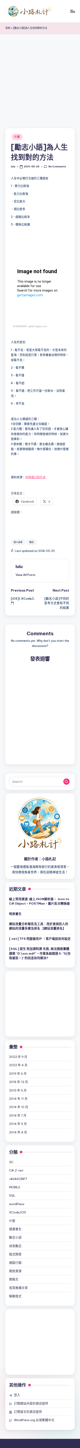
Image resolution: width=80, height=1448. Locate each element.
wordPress (16, 1204)
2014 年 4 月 (18, 1132)
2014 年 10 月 (18, 1107)
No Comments (57, 166)
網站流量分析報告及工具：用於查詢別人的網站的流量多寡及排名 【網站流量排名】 (38, 926)
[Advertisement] (40, 76)
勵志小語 (15, 1237)
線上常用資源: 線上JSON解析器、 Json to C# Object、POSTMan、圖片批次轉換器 (39, 901)
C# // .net (16, 1170)
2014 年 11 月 (18, 1099)
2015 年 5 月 (18, 1090)
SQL (12, 1195)
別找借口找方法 (35, 477)
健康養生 (15, 1229)
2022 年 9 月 (18, 1057)
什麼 (17, 136)
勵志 (31, 542)
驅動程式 (15, 1296)
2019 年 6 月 (18, 1074)
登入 (17, 1395)
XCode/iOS (17, 1212)
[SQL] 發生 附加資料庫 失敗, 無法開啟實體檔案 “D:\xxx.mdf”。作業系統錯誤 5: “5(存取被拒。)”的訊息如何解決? (40, 953)
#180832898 (19, 326)
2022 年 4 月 (18, 1065)
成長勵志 (15, 1246)
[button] (25, 575)
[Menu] (72, 11)
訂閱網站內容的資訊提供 (31, 1403)
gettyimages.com (37, 326)
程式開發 (15, 1254)
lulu (19, 566)
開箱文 (13, 1279)
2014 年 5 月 (18, 1124)
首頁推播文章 (18, 1288)
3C (11, 1162)
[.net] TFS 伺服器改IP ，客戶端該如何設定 (40, 939)
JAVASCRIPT (18, 1179)
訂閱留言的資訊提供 (28, 1412)
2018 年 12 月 (18, 1082)
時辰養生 (15, 914)
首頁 (7, 28)
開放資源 (15, 1271)
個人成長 (18, 542)
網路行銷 (15, 1263)
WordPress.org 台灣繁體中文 (34, 1420)
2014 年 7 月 (17, 1115)
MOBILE (14, 1187)
